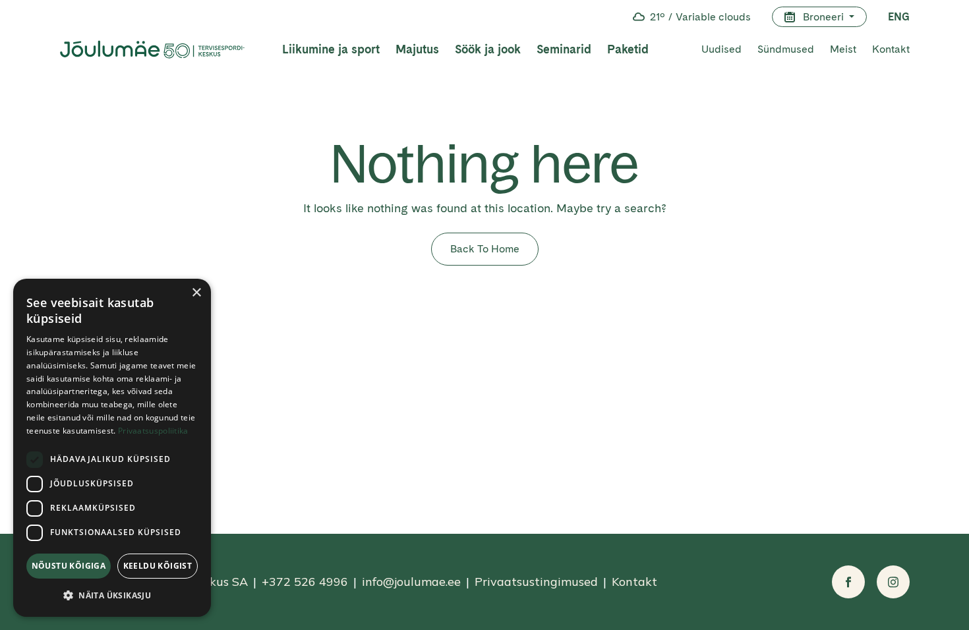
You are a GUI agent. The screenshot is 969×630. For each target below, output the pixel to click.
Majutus (417, 49)
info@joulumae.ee (411, 581)
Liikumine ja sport (331, 49)
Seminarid (564, 49)
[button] (112, 595)
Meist (843, 49)
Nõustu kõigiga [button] (69, 565)
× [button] (196, 293)
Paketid (628, 49)
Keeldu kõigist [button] (157, 565)
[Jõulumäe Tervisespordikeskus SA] (152, 49)
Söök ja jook (488, 49)
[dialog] (112, 448)
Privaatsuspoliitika (153, 430)
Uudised (721, 49)
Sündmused (785, 49)
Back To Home (484, 249)
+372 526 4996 (305, 581)
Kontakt (891, 49)
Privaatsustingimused (536, 581)
